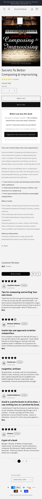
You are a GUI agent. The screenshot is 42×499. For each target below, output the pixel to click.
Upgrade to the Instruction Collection (21, 134)
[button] (4, 9)
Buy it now (21, 105)
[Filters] (33, 274)
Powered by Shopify (27, 495)
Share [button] (6, 246)
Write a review (16, 274)
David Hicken (17, 495)
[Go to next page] (27, 461)
